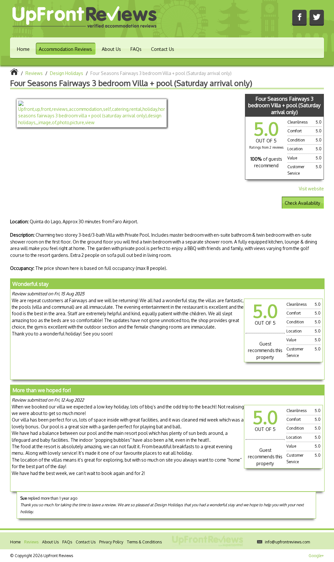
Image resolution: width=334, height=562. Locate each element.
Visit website (311, 188)
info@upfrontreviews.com (287, 542)
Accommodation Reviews (65, 49)
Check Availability (302, 203)
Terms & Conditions (144, 542)
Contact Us (162, 49)
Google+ (316, 555)
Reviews (31, 542)
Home (23, 49)
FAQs (136, 49)
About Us (111, 49)
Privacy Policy (111, 542)
